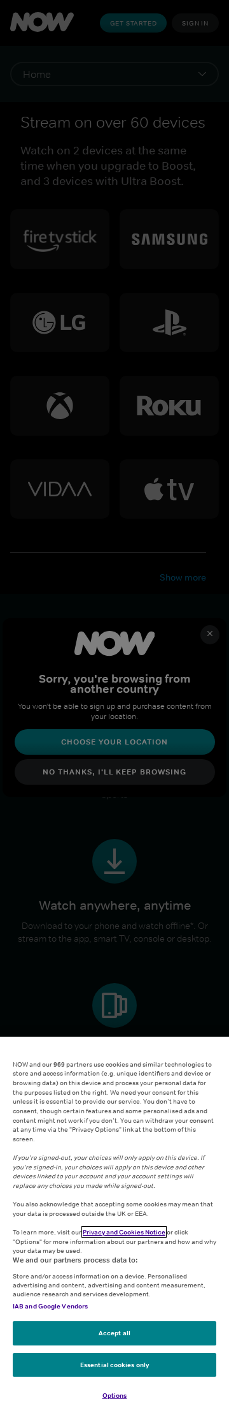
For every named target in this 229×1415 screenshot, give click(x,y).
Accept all (114, 1332)
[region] (114, 1226)
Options (114, 1395)
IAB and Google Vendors (50, 1305)
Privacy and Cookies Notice (124, 1231)
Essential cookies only (114, 1364)
